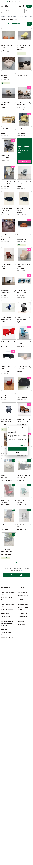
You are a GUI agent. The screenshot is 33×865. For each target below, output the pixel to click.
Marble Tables (21, 624)
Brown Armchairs (6, 635)
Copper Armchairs (6, 616)
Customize (17, 452)
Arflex (14, 16)
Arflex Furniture (22, 16)
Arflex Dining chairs (6, 602)
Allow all (17, 448)
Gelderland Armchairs (23, 595)
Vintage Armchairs (23, 602)
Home (3, 16)
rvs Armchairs (5, 619)
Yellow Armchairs (6, 632)
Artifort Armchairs (22, 592)
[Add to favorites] (14, 45)
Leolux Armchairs (22, 590)
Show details (22, 445)
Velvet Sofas (21, 621)
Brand (8, 16)
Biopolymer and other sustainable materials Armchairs (7, 623)
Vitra (19, 619)
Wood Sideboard (22, 616)
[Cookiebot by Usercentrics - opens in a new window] (22, 427)
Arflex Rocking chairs (7, 609)
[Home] (9, 6)
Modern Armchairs (23, 604)
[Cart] (20, 6)
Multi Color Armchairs (7, 637)
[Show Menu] (31, 11)
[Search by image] (26, 11)
